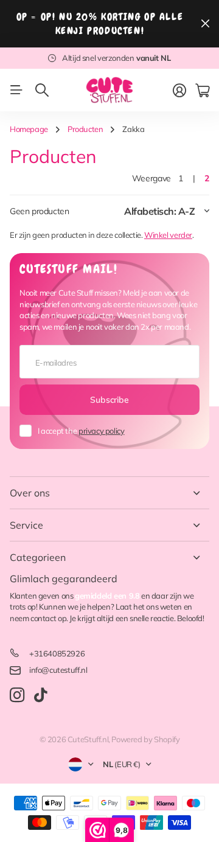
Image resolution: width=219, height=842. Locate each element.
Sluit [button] (205, 23)
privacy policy (101, 431)
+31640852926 (57, 653)
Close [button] (109, 492)
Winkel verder (168, 235)
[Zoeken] (42, 90)
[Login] (179, 91)
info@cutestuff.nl (58, 670)
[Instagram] (17, 695)
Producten (85, 129)
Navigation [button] (16, 90)
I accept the (81, 431)
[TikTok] (40, 695)
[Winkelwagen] (202, 91)
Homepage (29, 129)
